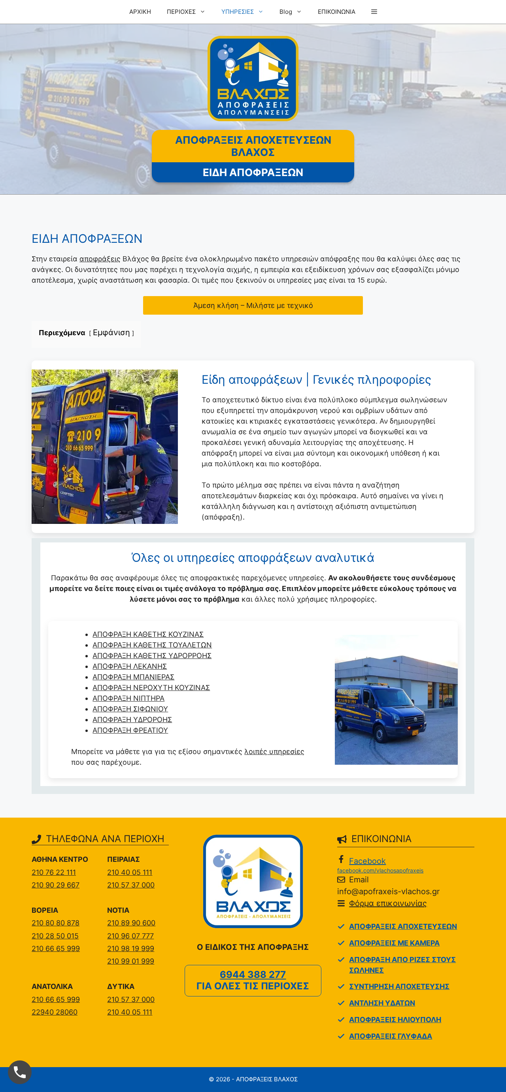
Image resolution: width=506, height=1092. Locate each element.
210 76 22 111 (54, 872)
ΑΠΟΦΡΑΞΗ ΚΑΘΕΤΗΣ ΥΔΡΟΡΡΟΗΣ (152, 655)
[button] (374, 12)
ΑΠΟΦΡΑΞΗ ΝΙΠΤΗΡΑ (128, 698)
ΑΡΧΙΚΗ (140, 11)
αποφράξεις (100, 259)
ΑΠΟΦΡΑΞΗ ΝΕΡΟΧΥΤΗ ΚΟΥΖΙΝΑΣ (151, 687)
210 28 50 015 (55, 936)
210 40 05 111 (129, 872)
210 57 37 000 (131, 885)
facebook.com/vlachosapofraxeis (380, 870)
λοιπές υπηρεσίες (274, 751)
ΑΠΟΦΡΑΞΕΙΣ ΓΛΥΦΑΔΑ (390, 1036)
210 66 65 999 (56, 948)
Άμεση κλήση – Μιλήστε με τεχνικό (253, 305)
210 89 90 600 (131, 923)
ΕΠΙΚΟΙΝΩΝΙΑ (336, 11)
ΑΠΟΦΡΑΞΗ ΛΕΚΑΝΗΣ (130, 666)
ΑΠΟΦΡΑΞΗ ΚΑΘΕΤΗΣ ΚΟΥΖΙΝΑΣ (148, 634)
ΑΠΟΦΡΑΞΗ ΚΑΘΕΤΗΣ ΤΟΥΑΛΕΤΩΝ (152, 645)
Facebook (367, 861)
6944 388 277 (253, 974)
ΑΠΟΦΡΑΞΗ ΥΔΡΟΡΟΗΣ (132, 719)
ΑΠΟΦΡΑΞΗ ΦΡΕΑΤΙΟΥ (130, 730)
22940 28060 (54, 1012)
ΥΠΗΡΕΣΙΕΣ (237, 11)
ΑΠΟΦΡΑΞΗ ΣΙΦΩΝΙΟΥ (130, 709)
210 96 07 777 (130, 936)
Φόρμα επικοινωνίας (388, 903)
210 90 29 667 (55, 885)
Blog (285, 11)
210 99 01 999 (130, 961)
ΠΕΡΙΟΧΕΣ (181, 11)
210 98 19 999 (130, 948)
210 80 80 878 (55, 923)
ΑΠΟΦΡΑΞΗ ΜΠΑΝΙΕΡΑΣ (133, 677)
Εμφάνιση (111, 332)
